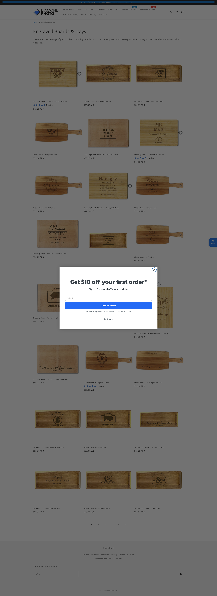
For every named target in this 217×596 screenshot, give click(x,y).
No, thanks (108, 318)
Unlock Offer (108, 305)
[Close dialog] (154, 270)
